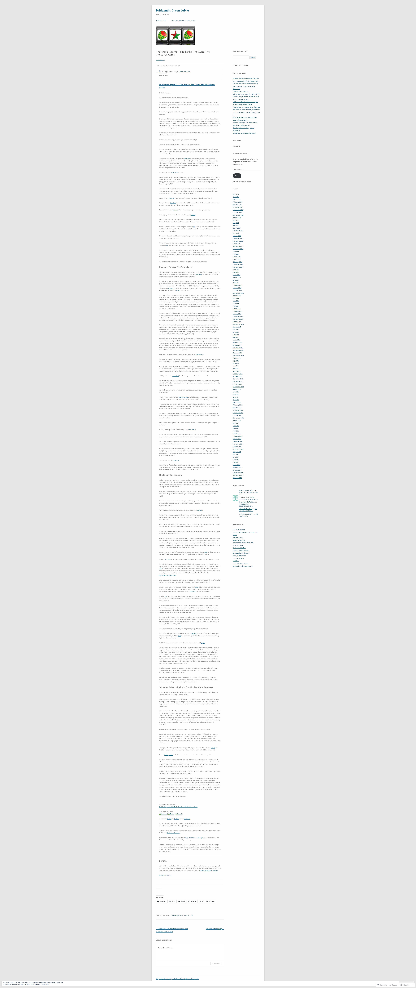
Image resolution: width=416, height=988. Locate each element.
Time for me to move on (240, 91)
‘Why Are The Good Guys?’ (194, 838)
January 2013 (237, 408)
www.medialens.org (165, 875)
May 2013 (236, 397)
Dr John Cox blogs (238, 558)
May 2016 (236, 303)
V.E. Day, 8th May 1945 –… (248, 510)
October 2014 (237, 353)
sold (205, 552)
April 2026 (236, 197)
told (166, 596)
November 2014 (238, 350)
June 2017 (236, 280)
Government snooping (215, 929)
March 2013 (236, 402)
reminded (187, 159)
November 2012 (238, 413)
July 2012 (236, 423)
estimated (199, 274)
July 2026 (236, 194)
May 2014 (236, 366)
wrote (178, 290)
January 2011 (237, 470)
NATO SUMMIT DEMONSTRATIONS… (246, 505)
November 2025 (238, 210)
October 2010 (237, 478)
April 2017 (236, 283)
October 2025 (237, 212)
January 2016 (237, 314)
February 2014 (237, 374)
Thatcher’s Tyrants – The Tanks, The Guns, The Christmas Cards (178, 807)
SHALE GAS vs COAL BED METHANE (244, 133)
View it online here (184, 72)
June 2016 (236, 301)
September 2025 (238, 215)
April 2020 (236, 254)
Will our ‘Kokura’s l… (245, 509)
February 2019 (237, 262)
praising (175, 210)
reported (176, 460)
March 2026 (236, 199)
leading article (168, 755)
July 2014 (236, 361)
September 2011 (238, 449)
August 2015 (237, 327)
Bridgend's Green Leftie (172, 10)
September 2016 (238, 293)
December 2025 (238, 207)
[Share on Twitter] (171, 814)
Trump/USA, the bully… (246, 490)
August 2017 (237, 277)
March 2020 (236, 257)
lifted (179, 636)
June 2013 (236, 395)
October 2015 (237, 322)
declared (171, 198)
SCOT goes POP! (238, 545)
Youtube (176, 819)
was (194, 227)
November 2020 (238, 249)
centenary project (239, 540)
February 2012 (237, 436)
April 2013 (236, 400)
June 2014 (236, 363)
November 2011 (238, 444)
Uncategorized (177, 915)
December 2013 (238, 379)
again (203, 643)
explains (199, 510)
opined (193, 215)
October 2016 (237, 290)
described (173, 203)
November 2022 (238, 241)
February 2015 (237, 342)
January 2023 (237, 236)
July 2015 (236, 329)
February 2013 (237, 405)
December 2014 (238, 348)
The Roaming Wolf (239, 530)
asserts (213, 748)
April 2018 (236, 272)
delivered (192, 591)
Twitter (169, 819)
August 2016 (237, 296)
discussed (171, 288)
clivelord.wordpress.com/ (241, 550)
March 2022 (236, 244)
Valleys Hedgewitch (239, 556)
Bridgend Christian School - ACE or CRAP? (246, 94)
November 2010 (238, 475)
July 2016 (236, 298)
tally (160, 568)
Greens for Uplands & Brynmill (243, 566)
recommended (183, 397)
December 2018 (238, 264)
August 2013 (237, 389)
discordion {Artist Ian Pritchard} (243, 543)
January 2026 (237, 205)
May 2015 (236, 335)
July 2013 (236, 392)
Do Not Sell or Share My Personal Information (185, 979)
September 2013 (238, 387)
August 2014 (237, 358)
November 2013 (238, 381)
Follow (237, 176)
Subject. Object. (238, 537)
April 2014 (236, 368)
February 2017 (237, 285)
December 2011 (238, 441)
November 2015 (238, 319)
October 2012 (237, 415)
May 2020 (236, 251)
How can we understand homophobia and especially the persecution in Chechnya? (245, 86)
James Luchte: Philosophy (241, 553)
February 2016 (237, 311)
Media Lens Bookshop (173, 833)
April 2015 (236, 337)
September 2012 (238, 418)
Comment (216, 963)
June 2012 (236, 426)
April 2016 (236, 306)
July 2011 (236, 454)
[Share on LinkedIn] (179, 814)
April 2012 (236, 431)
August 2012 (237, 421)
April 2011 (236, 462)
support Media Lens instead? (209, 870)
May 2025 (236, 223)
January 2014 (237, 376)
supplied (193, 633)
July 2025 (236, 220)
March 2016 (236, 309)
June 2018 (236, 270)
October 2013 (237, 384)
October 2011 (237, 447)
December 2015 (238, 316)
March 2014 (236, 371)
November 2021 (238, 246)
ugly (167, 245)
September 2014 (238, 355)
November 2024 (238, 231)
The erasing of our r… (246, 514)
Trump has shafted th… (247, 502)
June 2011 (236, 457)
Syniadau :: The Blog (239, 548)
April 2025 (236, 225)
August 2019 (237, 259)
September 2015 (238, 324)
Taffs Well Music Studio (240, 563)
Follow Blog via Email (240, 154)
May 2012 (236, 428)
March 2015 (236, 340)
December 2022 (238, 238)
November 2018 (238, 267)
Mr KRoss (236, 561)
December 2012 (238, 410)
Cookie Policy (45, 984)
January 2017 (237, 288)
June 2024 (236, 233)
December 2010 (238, 473)
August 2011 (237, 452)
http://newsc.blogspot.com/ (167, 575)
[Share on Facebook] (163, 814)
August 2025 (237, 218)
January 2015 (237, 345)
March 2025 (236, 228)
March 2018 (236, 275)
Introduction (161, 21)
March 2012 (236, 434)
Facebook (187, 819)
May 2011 (236, 460)
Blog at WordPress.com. (163, 979)
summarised (191, 430)
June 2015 (236, 332)
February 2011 (237, 467)
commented (174, 172)
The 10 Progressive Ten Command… (248, 498)
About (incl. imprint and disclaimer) (183, 21)
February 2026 (237, 202)
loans (196, 587)
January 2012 (237, 439)
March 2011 (236, 465)
